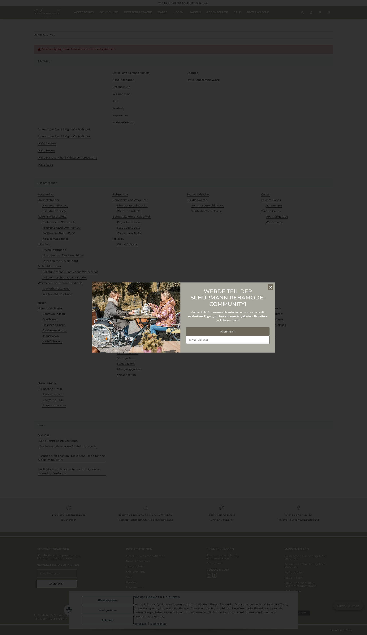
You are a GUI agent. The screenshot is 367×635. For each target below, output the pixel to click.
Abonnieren (227, 331)
